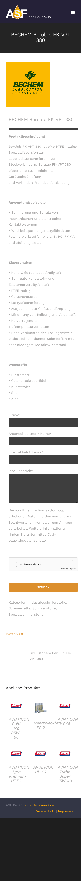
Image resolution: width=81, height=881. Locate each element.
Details (16, 707)
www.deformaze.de (39, 805)
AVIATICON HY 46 (68, 721)
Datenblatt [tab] (14, 634)
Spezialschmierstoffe (26, 614)
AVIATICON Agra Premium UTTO (19, 774)
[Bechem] (40, 84)
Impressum (66, 811)
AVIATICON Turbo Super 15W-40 (68, 774)
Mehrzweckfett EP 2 (47, 725)
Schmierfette (19, 608)
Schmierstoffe (44, 608)
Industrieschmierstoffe (47, 602)
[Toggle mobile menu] (73, 12)
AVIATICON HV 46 (43, 769)
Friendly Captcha (69, 569)
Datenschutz (45, 811)
